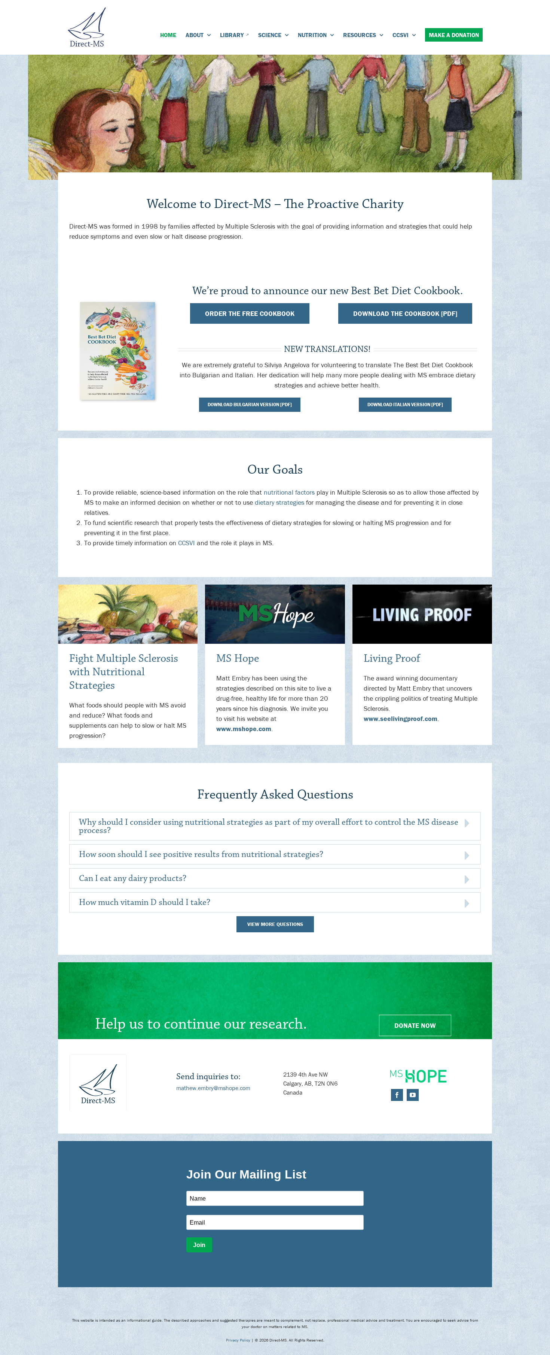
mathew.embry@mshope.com (213, 1088)
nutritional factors (289, 492)
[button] (275, 826)
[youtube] (413, 1095)
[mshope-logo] (418, 1073)
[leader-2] (275, 587)
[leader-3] (422, 587)
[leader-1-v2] (128, 587)
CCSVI (186, 542)
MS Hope (237, 659)
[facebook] (397, 1095)
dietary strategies (279, 502)
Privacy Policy (238, 1340)
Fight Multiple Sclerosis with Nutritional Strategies (123, 672)
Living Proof (392, 659)
